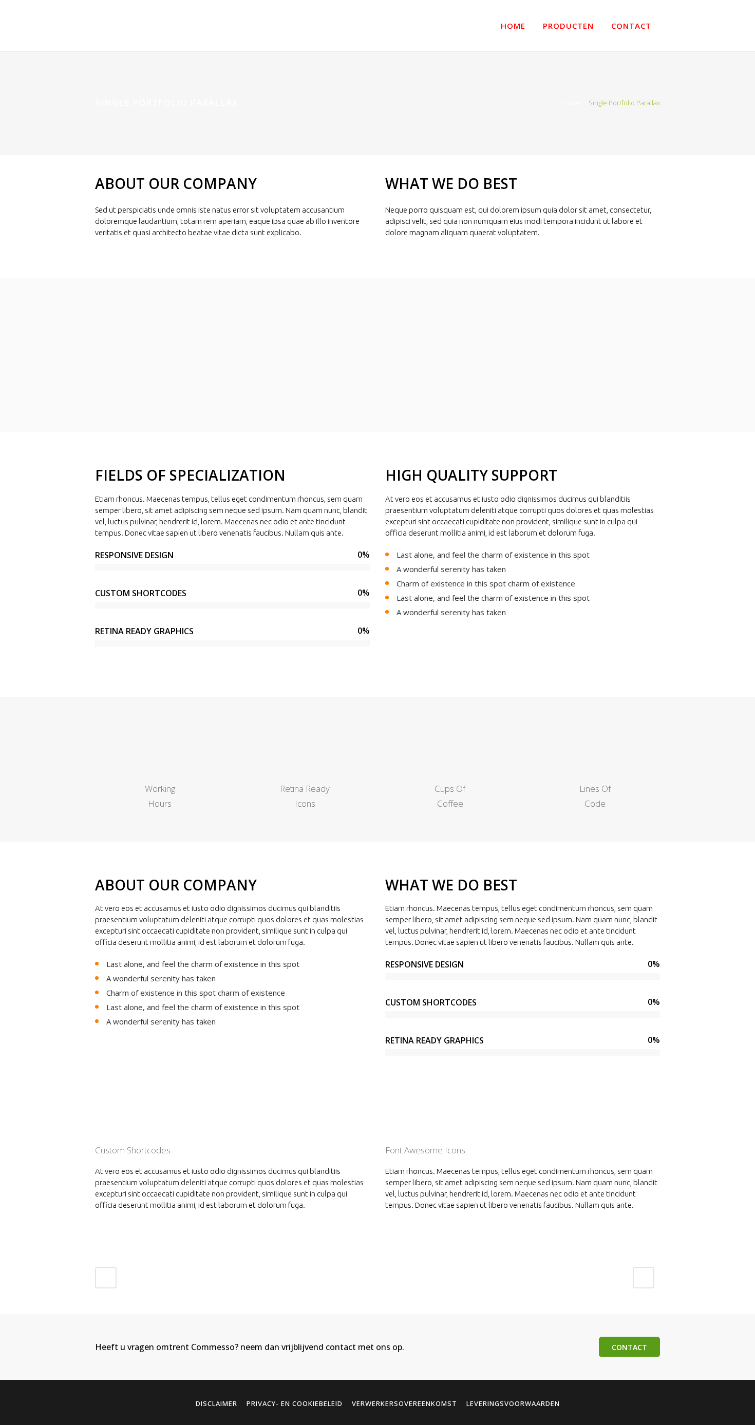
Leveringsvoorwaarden (513, 1403)
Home (572, 102)
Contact (629, 1347)
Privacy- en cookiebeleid (295, 1403)
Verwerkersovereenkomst (404, 1403)
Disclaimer (216, 1403)
